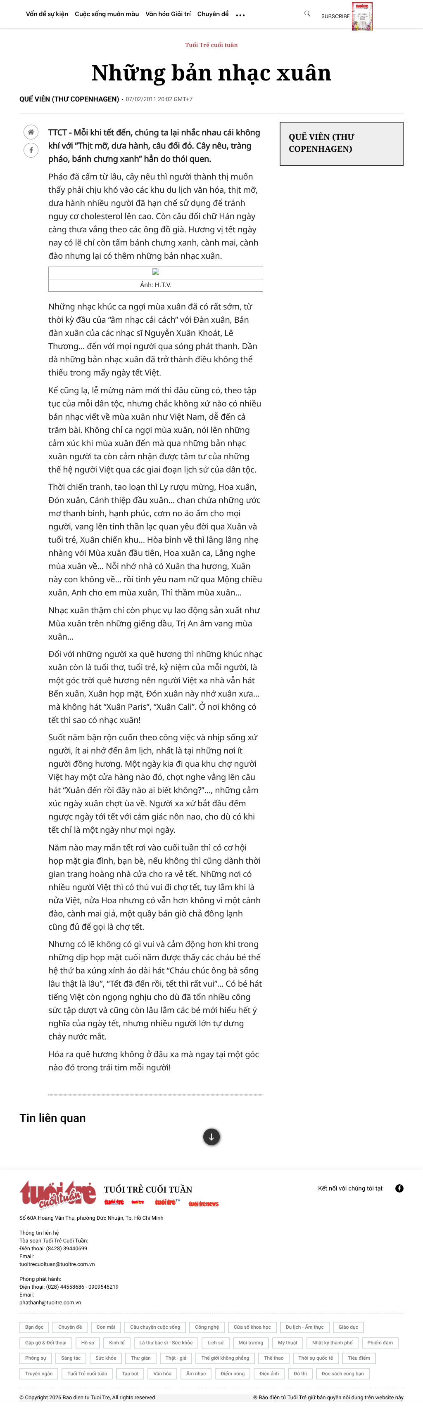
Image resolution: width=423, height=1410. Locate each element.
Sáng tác (71, 1358)
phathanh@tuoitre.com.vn (50, 1303)
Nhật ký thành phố (332, 1343)
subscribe (335, 16)
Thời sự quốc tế (316, 1358)
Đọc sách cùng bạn (343, 1374)
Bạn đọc (34, 1327)
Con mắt (106, 1327)
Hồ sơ (87, 1343)
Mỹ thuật (287, 1343)
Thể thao (273, 1358)
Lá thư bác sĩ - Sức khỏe (166, 1343)
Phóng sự (35, 1358)
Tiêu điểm (359, 1358)
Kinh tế (116, 1343)
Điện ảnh (269, 1374)
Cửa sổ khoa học (252, 1327)
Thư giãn (140, 1358)
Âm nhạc (196, 1374)
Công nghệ (207, 1327)
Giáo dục (348, 1327)
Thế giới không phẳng (225, 1358)
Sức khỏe (105, 1358)
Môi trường (251, 1343)
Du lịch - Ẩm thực (305, 1327)
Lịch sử (215, 1343)
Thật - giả (176, 1358)
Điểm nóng (233, 1374)
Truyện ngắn (38, 1374)
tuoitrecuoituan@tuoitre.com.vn (57, 1264)
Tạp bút (130, 1374)
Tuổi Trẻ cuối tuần (211, 45)
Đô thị (300, 1374)
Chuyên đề (70, 1327)
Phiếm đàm (380, 1343)
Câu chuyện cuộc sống (155, 1327)
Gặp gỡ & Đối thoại (46, 1343)
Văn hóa (162, 1374)
